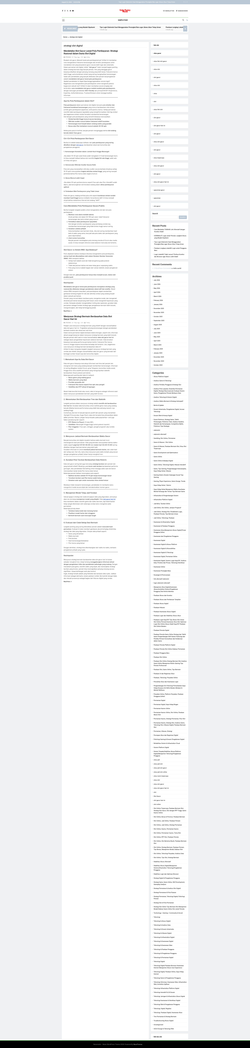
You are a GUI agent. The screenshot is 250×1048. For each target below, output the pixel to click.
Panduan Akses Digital (161, 603)
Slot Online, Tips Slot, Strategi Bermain (166, 857)
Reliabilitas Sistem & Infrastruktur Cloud (167, 743)
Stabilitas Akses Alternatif (162, 862)
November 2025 (159, 312)
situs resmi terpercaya (161, 776)
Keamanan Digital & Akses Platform (165, 544)
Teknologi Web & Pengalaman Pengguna (167, 1004)
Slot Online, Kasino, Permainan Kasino (166, 829)
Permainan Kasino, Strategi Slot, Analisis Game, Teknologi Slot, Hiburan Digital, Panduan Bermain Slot (170, 725)
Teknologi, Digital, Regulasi (162, 1008)
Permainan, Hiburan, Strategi (163, 731)
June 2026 (157, 284)
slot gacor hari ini (109, 499)
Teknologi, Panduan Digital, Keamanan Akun (168, 1012)
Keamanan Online (159, 567)
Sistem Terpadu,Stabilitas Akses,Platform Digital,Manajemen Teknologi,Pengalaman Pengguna (167, 754)
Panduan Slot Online (160, 657)
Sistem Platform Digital (161, 747)
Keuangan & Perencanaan (162, 575)
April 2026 (157, 292)
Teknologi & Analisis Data (162, 925)
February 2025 (158, 349)
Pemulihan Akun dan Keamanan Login (166, 682)
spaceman (157, 198)
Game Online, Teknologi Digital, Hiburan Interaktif (170, 465)
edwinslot (157, 430)
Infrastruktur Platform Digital (163, 499)
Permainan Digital (159, 700)
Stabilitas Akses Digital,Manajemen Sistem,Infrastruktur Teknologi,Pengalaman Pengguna (168, 868)
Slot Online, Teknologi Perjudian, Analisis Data (169, 853)
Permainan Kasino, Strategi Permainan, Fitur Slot (169, 719)
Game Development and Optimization (166, 453)
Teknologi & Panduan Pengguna (164, 949)
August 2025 (158, 325)
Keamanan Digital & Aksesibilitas (164, 548)
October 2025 (158, 316)
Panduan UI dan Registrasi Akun (164, 674)
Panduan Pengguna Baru (161, 653)
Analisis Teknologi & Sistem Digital (165, 397)
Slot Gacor (157, 796)
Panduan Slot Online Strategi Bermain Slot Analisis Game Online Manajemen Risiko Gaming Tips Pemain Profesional (170, 663)
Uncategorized (158, 1025)
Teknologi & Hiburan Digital (162, 933)
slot (155, 101)
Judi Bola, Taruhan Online (162, 504)
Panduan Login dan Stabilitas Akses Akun (167, 616)
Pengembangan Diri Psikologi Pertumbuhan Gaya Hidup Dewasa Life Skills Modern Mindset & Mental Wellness (169, 688)
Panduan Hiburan (159, 607)
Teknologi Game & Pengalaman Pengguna (167, 978)
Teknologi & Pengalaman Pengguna (165, 953)
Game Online (158, 457)
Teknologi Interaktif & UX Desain (164, 992)
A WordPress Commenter (162, 268)
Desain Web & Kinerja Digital (163, 415)
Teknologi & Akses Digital (162, 921)
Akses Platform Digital (161, 376)
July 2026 (157, 280)
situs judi (157, 760)
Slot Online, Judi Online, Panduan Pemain (167, 821)
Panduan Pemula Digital (161, 630)
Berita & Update (159, 405)
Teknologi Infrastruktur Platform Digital (166, 988)
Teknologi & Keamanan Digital (163, 941)
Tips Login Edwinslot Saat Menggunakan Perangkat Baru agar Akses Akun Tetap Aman (84, 27)
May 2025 (157, 337)
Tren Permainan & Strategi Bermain (165, 1016)
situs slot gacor (159, 142)
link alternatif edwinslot (161, 579)
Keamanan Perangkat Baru (162, 571)
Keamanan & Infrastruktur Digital (164, 522)
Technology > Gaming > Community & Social (168, 913)
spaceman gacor (159, 190)
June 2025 (157, 333)
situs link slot (158, 109)
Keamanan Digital (159, 540)
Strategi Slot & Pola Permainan (164, 903)
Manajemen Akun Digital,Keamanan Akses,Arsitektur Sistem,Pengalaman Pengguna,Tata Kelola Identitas (166, 589)
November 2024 (159, 361)
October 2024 (158, 365)
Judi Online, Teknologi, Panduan (164, 518)
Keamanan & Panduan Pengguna (164, 526)
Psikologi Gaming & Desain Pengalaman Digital (169, 739)
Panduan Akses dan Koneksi (163, 595)
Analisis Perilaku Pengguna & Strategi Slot (167, 385)
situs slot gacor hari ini (161, 182)
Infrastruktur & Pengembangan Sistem (166, 495)
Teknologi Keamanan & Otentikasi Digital (167, 1000)
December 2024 (159, 357)
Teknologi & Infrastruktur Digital (164, 937)
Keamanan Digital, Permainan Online (165, 556)
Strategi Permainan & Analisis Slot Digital (167, 888)
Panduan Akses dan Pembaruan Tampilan (167, 599)
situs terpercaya (159, 158)
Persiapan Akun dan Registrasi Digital (166, 735)
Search (155, 214)
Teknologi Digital (159, 961)
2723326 (68, 57)
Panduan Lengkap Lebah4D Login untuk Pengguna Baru (157, 2)
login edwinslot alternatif (162, 583)
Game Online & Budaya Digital (163, 461)
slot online (157, 804)
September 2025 (159, 320)
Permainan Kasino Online (162, 708)
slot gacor (79, 145)
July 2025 (157, 329)
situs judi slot (158, 764)
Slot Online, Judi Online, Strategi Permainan (168, 825)
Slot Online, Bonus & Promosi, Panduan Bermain (169, 817)
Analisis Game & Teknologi (162, 381)
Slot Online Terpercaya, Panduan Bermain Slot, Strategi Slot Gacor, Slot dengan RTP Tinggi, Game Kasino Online (170, 810)
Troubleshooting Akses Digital (163, 1021)
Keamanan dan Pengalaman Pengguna (166, 536)
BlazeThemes (137, 1044)
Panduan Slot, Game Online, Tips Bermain (167, 669)
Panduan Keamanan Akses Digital (165, 612)
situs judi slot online (160, 772)
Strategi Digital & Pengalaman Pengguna (167, 878)
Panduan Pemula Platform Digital (164, 645)
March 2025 (157, 345)
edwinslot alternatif (160, 434)
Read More (67, 311)
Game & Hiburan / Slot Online (163, 442)
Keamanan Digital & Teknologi (163, 552)
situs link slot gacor (160, 61)
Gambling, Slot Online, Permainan (164, 438)
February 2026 (158, 300)
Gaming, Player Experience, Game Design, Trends (169, 481)
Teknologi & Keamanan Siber (163, 945)
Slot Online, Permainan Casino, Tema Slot (167, 833)
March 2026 (157, 296)
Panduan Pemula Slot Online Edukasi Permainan (169, 649)
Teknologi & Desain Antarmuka (164, 929)
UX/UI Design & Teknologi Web (164, 1029)
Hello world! (177, 268)
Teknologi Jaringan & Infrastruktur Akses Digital (169, 996)
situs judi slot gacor (160, 768)
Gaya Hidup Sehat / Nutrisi (162, 485)
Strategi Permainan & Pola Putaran (165, 892)
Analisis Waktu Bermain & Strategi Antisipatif (168, 401)
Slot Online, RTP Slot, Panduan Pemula (166, 837)
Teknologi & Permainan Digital (163, 957)
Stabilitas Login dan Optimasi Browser (166, 874)
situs (155, 93)
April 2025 (157, 341)
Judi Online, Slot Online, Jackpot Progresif (167, 508)
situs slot (157, 69)
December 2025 (159, 308)
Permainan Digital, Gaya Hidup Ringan (166, 704)
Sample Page (123, 20)
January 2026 (158, 304)
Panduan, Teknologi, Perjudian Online (166, 678)
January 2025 (158, 353)
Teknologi (157, 917)
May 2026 (157, 288)
